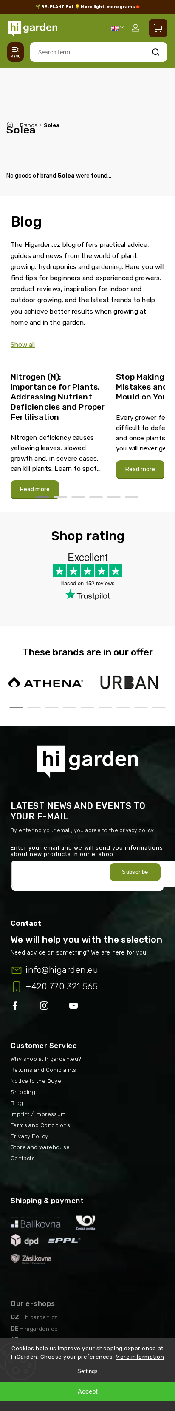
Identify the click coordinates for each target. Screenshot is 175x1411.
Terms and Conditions (40, 1125)
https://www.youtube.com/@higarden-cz (76, 1006)
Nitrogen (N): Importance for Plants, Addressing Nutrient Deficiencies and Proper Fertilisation (58, 397)
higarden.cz (41, 1317)
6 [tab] (131, 497)
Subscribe (135, 872)
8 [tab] (141, 707)
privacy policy (136, 830)
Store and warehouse (40, 1147)
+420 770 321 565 (61, 986)
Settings (87, 1371)
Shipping (23, 1092)
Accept (88, 1391)
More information (140, 1357)
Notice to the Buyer (37, 1081)
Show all (23, 344)
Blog (17, 1103)
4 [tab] (96, 497)
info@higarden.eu (61, 970)
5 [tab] (114, 497)
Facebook (25, 1006)
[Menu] (15, 52)
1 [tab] (42, 497)
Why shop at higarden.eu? (46, 1059)
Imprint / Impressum (38, 1114)
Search (155, 52)
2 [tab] (60, 497)
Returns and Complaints (43, 1070)
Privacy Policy (29, 1136)
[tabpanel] (58, 431)
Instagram (54, 1006)
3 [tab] (78, 497)
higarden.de (41, 1329)
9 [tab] (159, 707)
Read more (35, 489)
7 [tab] (123, 707)
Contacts (23, 1158)
